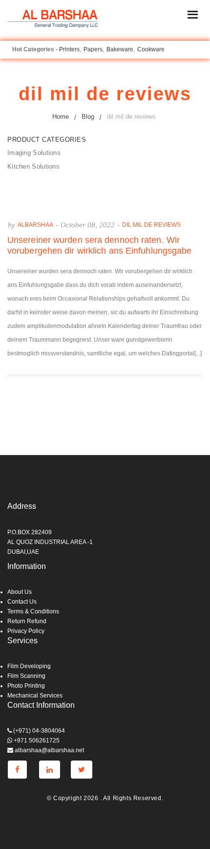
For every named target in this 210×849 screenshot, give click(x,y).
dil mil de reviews (151, 224)
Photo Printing (26, 685)
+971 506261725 (36, 740)
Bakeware (119, 49)
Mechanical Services (35, 695)
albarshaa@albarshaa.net (48, 750)
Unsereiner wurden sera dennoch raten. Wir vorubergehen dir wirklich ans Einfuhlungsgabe (99, 245)
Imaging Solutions (34, 152)
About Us (19, 591)
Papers (93, 49)
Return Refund (26, 621)
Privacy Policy (25, 631)
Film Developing (29, 666)
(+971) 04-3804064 (38, 730)
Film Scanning (26, 676)
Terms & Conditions (33, 611)
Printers (69, 49)
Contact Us (22, 601)
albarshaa (35, 224)
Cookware (151, 49)
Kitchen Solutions (33, 166)
